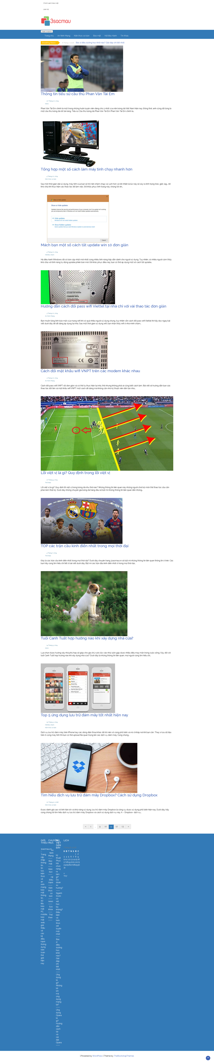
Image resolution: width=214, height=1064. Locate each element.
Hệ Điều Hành (111, 36)
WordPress (97, 1056)
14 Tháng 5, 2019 (52, 645)
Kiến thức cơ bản (81, 36)
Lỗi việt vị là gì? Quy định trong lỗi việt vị (75, 473)
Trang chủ (49, 36)
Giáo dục (50, 870)
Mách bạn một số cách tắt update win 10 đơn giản (84, 245)
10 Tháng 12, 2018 (52, 802)
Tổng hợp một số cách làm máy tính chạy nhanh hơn (86, 169)
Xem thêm (49, 117)
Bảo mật (97, 36)
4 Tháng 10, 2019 (52, 176)
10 (106, 826)
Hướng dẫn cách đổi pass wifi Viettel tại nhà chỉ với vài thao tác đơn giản (103, 306)
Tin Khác (124, 36)
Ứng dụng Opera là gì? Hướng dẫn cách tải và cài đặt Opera (59, 1026)
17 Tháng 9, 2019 (52, 480)
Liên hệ (46, 9)
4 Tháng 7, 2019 (52, 553)
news (47, 104)
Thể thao (48, 482)
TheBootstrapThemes (124, 1056)
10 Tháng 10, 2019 (53, 101)
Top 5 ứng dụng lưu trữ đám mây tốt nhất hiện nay (84, 715)
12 (117, 826)
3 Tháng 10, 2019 (52, 313)
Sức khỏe (50, 908)
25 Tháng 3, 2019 (52, 722)
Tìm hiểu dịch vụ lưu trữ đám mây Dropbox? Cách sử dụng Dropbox (99, 795)
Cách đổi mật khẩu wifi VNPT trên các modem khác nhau (90, 371)
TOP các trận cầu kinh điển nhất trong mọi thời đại (85, 546)
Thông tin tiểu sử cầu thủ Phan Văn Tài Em (78, 94)
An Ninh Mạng (63, 36)
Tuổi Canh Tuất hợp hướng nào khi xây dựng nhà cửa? (87, 638)
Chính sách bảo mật (50, 3)
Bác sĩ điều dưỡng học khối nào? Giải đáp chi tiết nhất (100, 42)
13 (123, 826)
